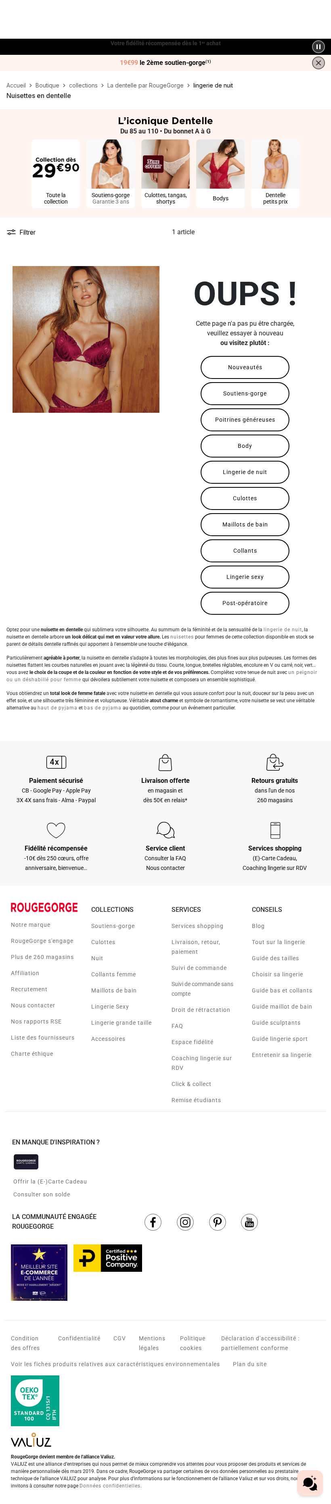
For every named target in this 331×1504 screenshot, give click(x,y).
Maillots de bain (245, 524)
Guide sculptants (276, 1022)
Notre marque (30, 925)
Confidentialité (79, 1338)
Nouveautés (245, 367)
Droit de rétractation (201, 1010)
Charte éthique (32, 1054)
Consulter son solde (41, 1194)
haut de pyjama (58, 708)
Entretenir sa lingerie (282, 1055)
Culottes (245, 498)
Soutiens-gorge (245, 393)
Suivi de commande (199, 968)
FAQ (177, 1026)
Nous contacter (33, 1005)
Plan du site (250, 1364)
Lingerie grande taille (121, 1022)
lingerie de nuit (283, 629)
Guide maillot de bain (282, 1006)
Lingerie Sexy (110, 1006)
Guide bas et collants (282, 990)
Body (245, 446)
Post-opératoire (245, 603)
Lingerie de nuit (245, 472)
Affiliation (25, 973)
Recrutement (29, 989)
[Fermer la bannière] (318, 62)
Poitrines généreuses (245, 419)
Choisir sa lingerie (277, 974)
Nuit (97, 958)
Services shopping (198, 926)
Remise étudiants (196, 1100)
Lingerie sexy (245, 577)
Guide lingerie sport (280, 1039)
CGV (119, 1338)
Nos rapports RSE (36, 1021)
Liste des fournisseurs (43, 1037)
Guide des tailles (275, 958)
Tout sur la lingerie (278, 942)
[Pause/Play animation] (318, 46)
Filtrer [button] (27, 232)
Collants (245, 550)
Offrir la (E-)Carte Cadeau (50, 1181)
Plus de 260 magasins (42, 957)
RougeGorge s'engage (42, 941)
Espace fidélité (193, 1042)
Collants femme (113, 974)
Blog (258, 926)
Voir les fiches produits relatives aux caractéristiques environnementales (115, 1364)
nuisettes (182, 637)
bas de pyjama (103, 708)
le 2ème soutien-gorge (165, 63)
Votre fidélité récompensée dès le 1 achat (166, 43)
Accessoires (108, 1039)
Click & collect (192, 1084)
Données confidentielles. (111, 1486)
